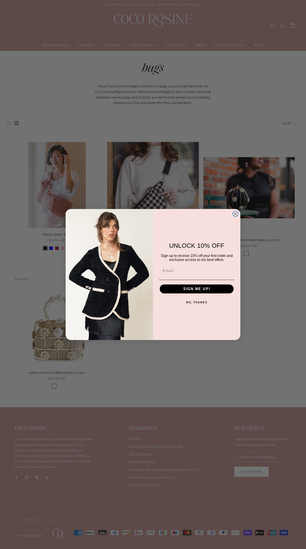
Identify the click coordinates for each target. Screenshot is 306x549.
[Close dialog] (235, 214)
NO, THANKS (196, 302)
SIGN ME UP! (196, 289)
